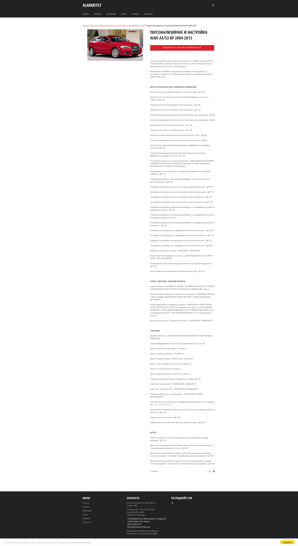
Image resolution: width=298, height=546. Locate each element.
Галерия (135, 14)
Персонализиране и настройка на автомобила (119, 25)
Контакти (148, 14)
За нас (124, 14)
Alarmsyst (92, 5)
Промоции (111, 14)
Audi (143, 25)
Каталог (98, 14)
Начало (86, 14)
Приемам (287, 542)
